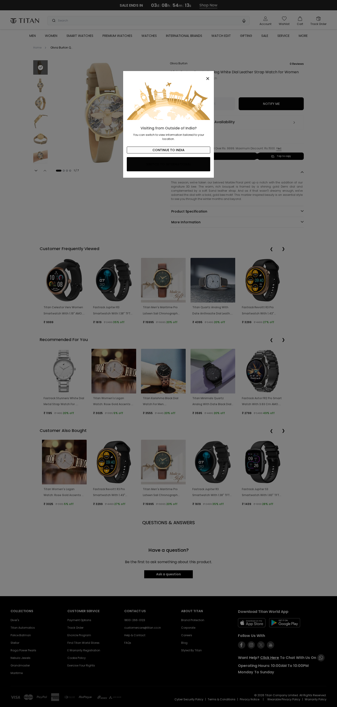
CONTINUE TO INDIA (168, 150)
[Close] (168, 76)
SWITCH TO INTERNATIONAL (168, 164)
